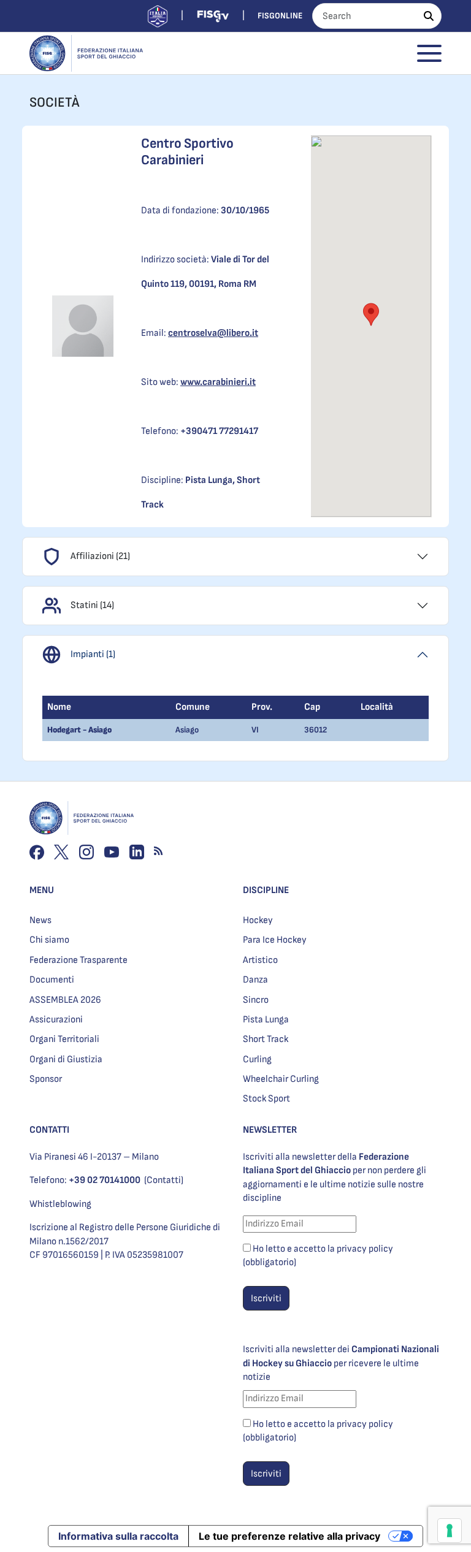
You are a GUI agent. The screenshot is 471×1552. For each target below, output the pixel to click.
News (40, 920)
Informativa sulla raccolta (118, 1536)
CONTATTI (49, 1130)
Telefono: (84, 1180)
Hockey (258, 920)
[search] (428, 16)
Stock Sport (266, 1099)
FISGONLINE (280, 15)
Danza (255, 980)
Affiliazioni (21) (100, 556)
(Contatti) (163, 1180)
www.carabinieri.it (218, 382)
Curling (257, 1059)
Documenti (51, 980)
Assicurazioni (56, 1019)
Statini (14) (92, 605)
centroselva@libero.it (213, 333)
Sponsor (45, 1079)
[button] (371, 314)
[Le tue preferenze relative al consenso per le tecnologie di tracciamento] (449, 1530)
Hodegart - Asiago (79, 730)
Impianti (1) (93, 654)
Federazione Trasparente (78, 960)
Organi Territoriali (64, 1039)
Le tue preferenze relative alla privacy (289, 1536)
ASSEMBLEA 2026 (65, 1000)
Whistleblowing (60, 1204)
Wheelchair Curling (281, 1079)
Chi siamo (49, 940)
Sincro (256, 1000)
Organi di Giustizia (65, 1059)
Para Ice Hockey (275, 940)
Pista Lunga (266, 1019)
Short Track (265, 1039)
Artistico (260, 960)
